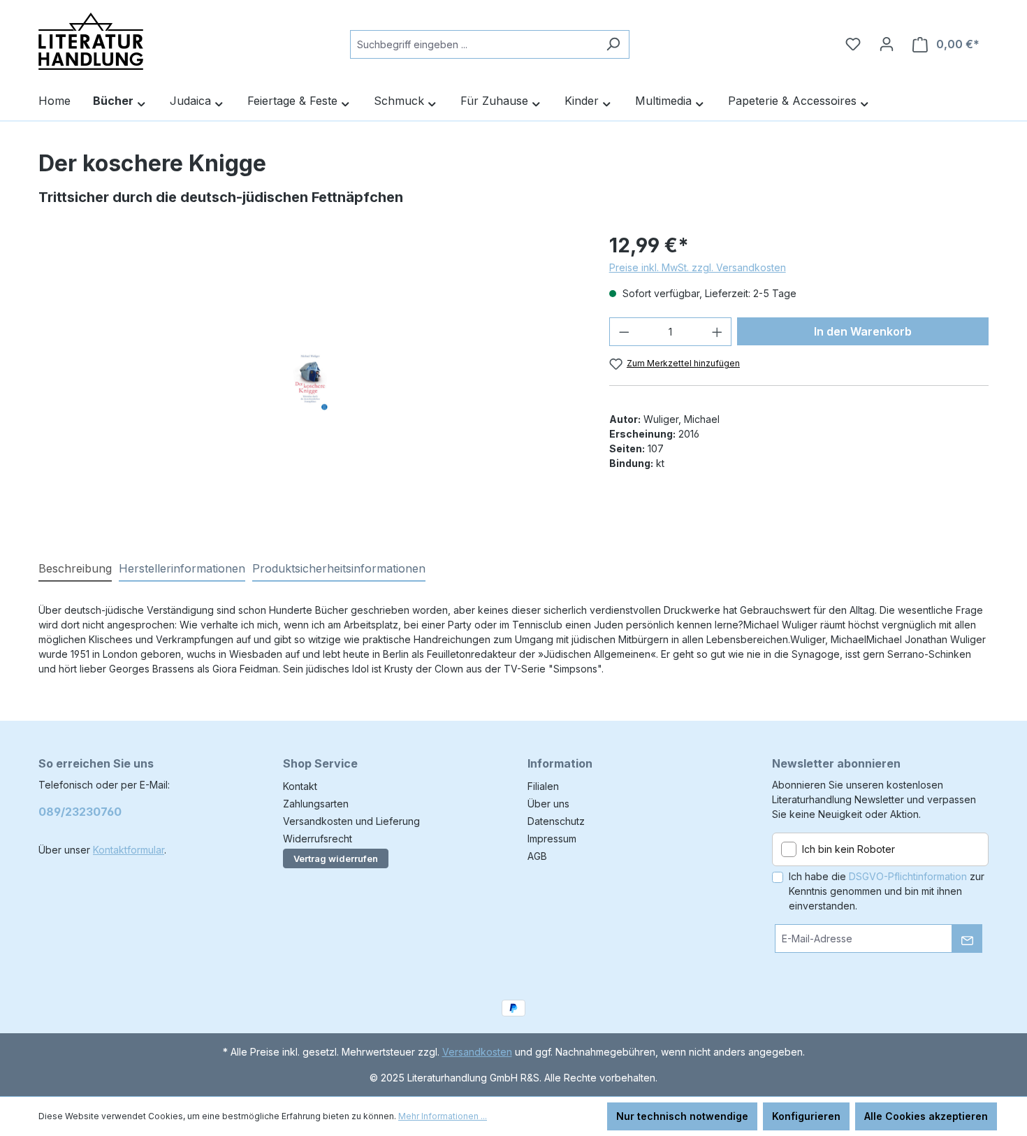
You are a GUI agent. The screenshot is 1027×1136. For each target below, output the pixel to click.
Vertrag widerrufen (335, 858)
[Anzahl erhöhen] (717, 331)
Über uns (548, 804)
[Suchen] (613, 44)
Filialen (543, 786)
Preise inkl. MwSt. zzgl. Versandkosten (697, 267)
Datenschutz (556, 821)
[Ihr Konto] (886, 44)
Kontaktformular (128, 850)
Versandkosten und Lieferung (351, 821)
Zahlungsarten (316, 804)
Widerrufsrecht (317, 838)
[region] (309, 381)
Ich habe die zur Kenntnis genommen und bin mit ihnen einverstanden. (886, 891)
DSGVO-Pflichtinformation (908, 876)
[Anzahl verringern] (624, 331)
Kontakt (300, 786)
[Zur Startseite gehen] (90, 41)
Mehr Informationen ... (442, 1116)
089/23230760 (80, 812)
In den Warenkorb (863, 331)
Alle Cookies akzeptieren (926, 1116)
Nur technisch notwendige (682, 1116)
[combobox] (473, 44)
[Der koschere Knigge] (309, 381)
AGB (537, 856)
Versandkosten (477, 1052)
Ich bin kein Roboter (848, 849)
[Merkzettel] (853, 44)
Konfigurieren (806, 1116)
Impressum (551, 838)
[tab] (75, 569)
